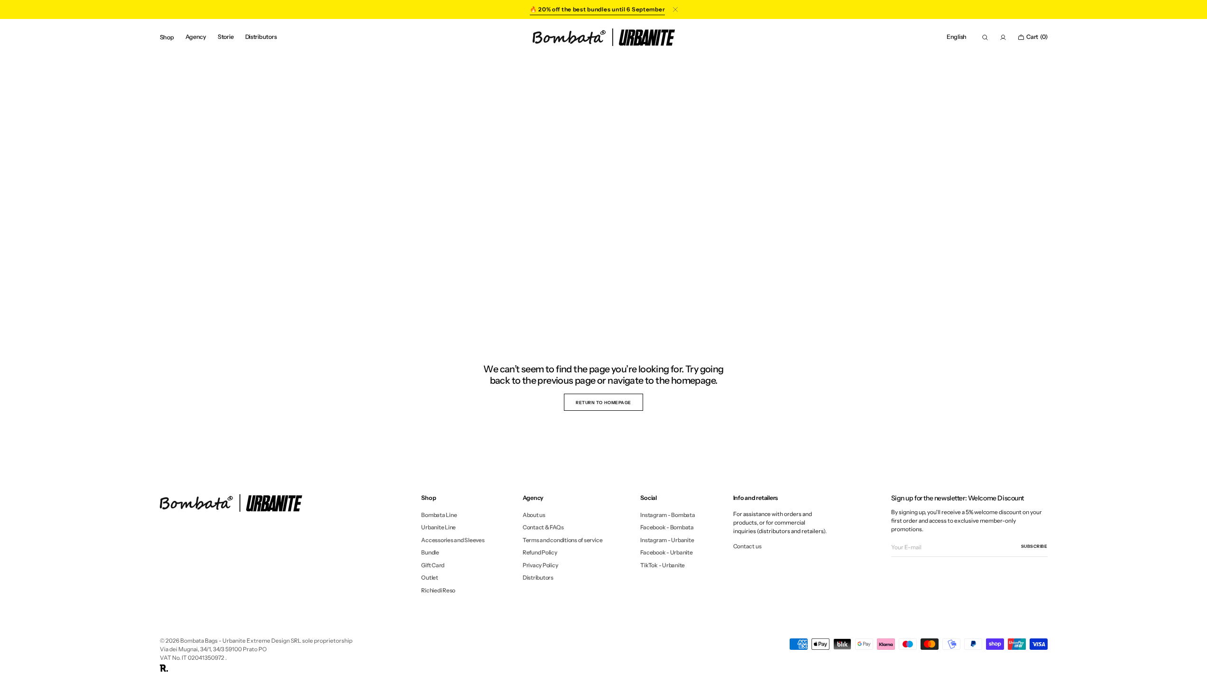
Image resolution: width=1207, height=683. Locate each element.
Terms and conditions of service (563, 540)
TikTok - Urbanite (662, 565)
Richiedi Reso (438, 590)
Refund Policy (540, 552)
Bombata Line (439, 515)
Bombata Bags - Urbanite (213, 640)
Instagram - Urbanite (667, 540)
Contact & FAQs (543, 527)
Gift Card (432, 565)
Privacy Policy (540, 565)
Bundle (430, 552)
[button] (956, 37)
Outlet (429, 577)
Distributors (538, 577)
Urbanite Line (438, 527)
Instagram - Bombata (667, 515)
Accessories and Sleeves (452, 540)
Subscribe (1034, 546)
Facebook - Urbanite (666, 552)
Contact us (747, 546)
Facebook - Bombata (667, 527)
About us (534, 515)
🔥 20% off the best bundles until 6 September (597, 9)
